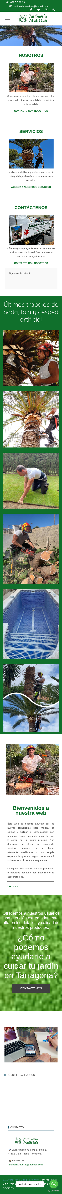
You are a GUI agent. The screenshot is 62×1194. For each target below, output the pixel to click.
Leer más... (13, 886)
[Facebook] (31, 9)
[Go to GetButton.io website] (53, 1191)
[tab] (23, 39)
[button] (31, 357)
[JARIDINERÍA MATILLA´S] (31, 18)
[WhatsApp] (53, 9)
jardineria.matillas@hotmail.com (31, 6)
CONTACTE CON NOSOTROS (31, 110)
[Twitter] (38, 9)
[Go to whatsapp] (53, 1184)
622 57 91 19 (17, 2)
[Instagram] (46, 9)
